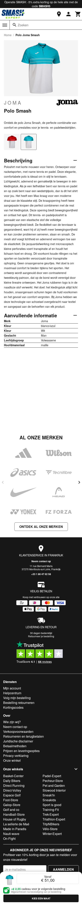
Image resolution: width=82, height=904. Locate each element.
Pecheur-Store (53, 780)
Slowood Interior (54, 790)
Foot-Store (10, 800)
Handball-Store (14, 814)
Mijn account (12, 688)
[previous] (3, 482)
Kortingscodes (13, 707)
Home (8, 35)
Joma (13, 102)
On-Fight (9, 838)
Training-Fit (51, 809)
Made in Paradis (14, 829)
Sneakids (49, 800)
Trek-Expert (51, 814)
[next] (79, 482)
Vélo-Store (50, 829)
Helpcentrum (12, 693)
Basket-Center (13, 776)
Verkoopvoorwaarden (18, 731)
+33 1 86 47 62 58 (41, 574)
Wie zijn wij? (12, 722)
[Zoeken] (14, 25)
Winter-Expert (52, 833)
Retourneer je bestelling (41, 636)
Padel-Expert (52, 776)
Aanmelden (63, 869)
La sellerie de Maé (16, 824)
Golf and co (11, 809)
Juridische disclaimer (18, 741)
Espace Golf (11, 795)
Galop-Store (11, 804)
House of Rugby (14, 819)
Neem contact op (41, 561)
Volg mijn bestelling (17, 697)
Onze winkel (12, 760)
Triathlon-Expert (54, 819)
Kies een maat (41, 898)
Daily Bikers (11, 780)
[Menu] (5, 25)
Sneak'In (49, 795)
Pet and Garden (54, 785)
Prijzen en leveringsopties (21, 750)
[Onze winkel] (59, 14)
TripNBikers (51, 824)
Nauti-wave (11, 833)
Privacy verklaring (15, 755)
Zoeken (23, 25)
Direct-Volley (12, 790)
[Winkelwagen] (78, 14)
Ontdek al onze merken (41, 526)
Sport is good (52, 804)
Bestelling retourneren (18, 702)
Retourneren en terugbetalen (23, 736)
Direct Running (13, 785)
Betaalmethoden (14, 746)
